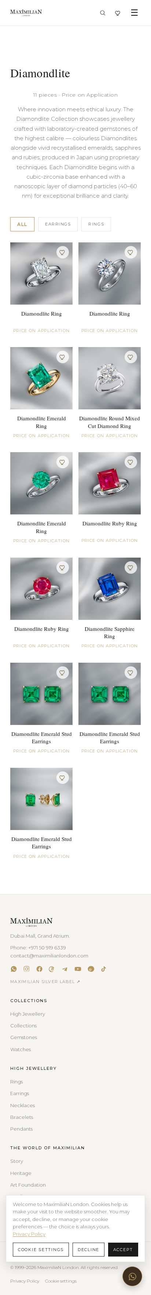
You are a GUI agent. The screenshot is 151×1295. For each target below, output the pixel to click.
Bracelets (21, 1117)
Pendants (21, 1129)
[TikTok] (103, 968)
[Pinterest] (90, 968)
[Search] (102, 12)
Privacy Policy (24, 1281)
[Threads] (52, 968)
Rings (96, 224)
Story (16, 1161)
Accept (123, 1249)
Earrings (58, 224)
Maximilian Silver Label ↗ (45, 981)
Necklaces (22, 1105)
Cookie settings (61, 1281)
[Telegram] (65, 968)
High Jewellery (27, 1014)
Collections (23, 1025)
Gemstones (23, 1037)
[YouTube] (77, 968)
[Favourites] (118, 13)
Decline (88, 1249)
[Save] (62, 252)
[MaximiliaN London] (26, 13)
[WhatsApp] (13, 968)
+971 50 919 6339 (47, 947)
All (22, 224)
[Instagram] (26, 968)
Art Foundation (28, 1185)
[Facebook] (39, 968)
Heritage (21, 1173)
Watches (20, 1049)
